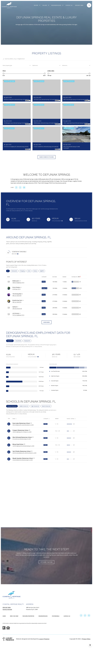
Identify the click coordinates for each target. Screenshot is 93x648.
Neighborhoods (56, 5)
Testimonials (55, 616)
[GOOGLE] (88, 615)
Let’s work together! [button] (46, 562)
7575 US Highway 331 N (18, 315)
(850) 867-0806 (79, 5)
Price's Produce (16, 287)
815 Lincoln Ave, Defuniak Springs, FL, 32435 (22, 439)
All (8, 271)
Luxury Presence (44, 639)
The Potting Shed (16, 294)
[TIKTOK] (85, 615)
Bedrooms (64, 65)
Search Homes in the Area (46, 157)
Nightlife (42, 271)
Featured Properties (28, 616)
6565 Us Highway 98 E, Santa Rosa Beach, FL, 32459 (23, 425)
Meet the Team (14, 616)
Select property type (7, 65)
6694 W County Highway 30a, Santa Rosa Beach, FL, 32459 (24, 453)
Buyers (36, 5)
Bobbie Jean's (15, 281)
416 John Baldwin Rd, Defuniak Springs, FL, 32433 (23, 460)
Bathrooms (35, 65)
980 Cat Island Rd (16, 295)
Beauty (35, 271)
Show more (46, 322)
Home (4, 616)
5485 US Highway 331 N (18, 282)
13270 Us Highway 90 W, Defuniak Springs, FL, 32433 (23, 446)
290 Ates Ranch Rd (17, 308)
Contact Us (67, 616)
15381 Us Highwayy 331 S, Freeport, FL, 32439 (22, 432)
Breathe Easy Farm (17, 300)
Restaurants (14, 271)
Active (30, 271)
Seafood (14, 307)
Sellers (45, 5)
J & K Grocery (15, 313)
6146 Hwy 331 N (16, 289)
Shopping (23, 271)
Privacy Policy (86, 639)
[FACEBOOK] (81, 615)
